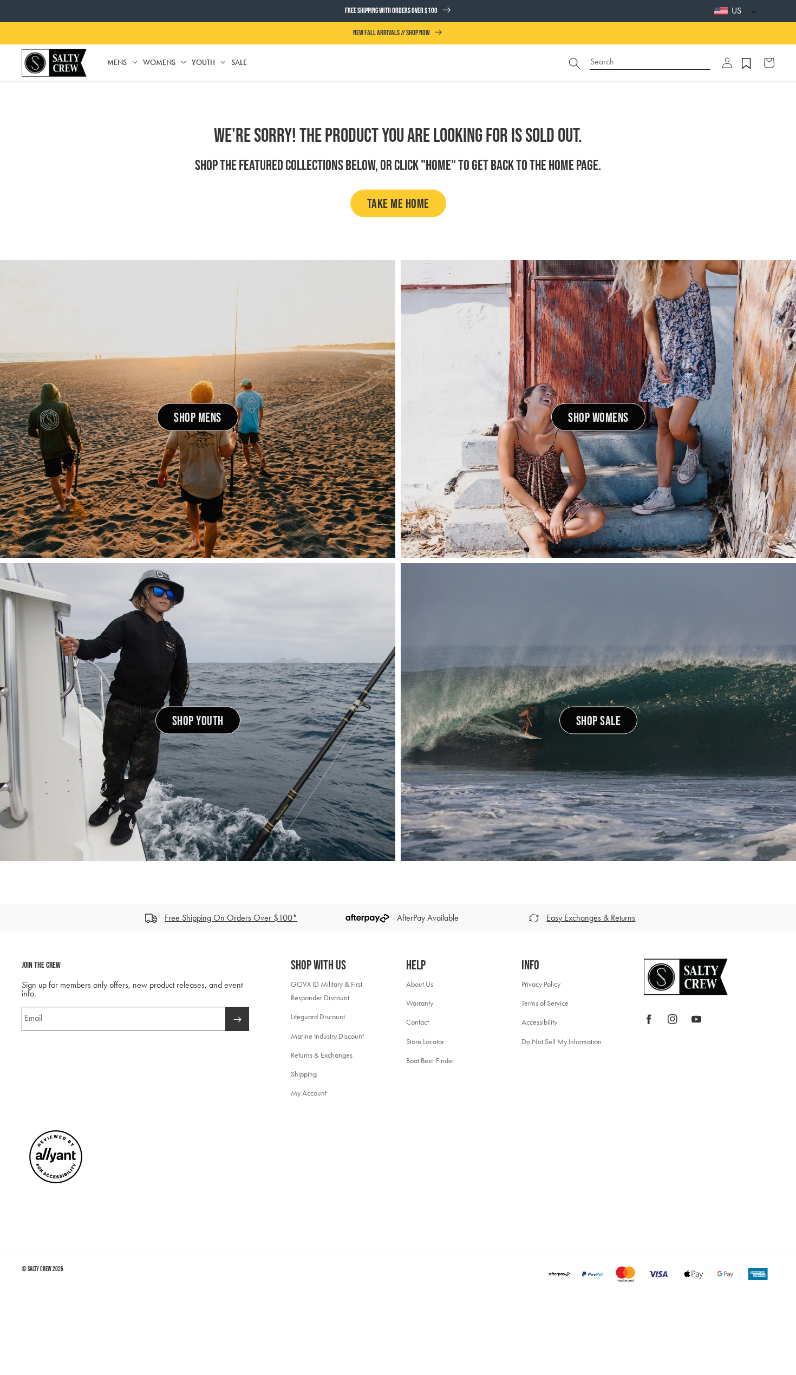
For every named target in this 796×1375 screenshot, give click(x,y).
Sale (239, 62)
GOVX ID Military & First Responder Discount (326, 991)
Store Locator (425, 1041)
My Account (309, 1093)
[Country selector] (751, 11)
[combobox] (650, 57)
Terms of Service (545, 1003)
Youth (203, 62)
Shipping (304, 1074)
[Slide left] (12, 917)
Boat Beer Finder (430, 1060)
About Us (419, 984)
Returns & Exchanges (322, 1055)
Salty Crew (39, 1269)
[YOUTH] (223, 62)
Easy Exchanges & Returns (590, 918)
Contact (417, 1022)
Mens (117, 62)
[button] (727, 62)
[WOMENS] (183, 62)
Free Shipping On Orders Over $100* (231, 918)
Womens (159, 62)
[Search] (574, 62)
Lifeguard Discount (318, 1016)
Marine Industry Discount (327, 1036)
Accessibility (539, 1022)
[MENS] (135, 62)
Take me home (398, 204)
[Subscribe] (237, 1019)
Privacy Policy (540, 984)
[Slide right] (784, 917)
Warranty (419, 1003)
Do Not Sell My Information (561, 1041)
